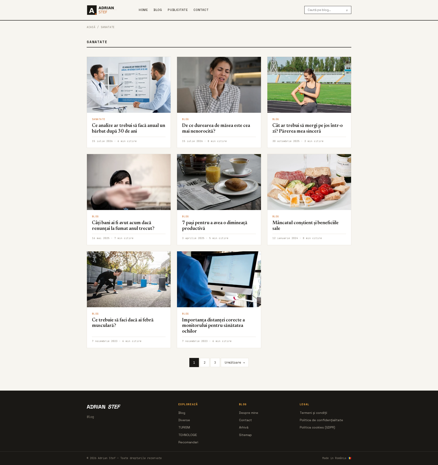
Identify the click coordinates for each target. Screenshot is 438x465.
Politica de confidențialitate (321, 420)
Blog (181, 413)
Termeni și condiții (313, 413)
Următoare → (235, 362)
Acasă (91, 27)
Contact (245, 420)
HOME (143, 10)
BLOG (158, 10)
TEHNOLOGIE (187, 435)
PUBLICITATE (178, 10)
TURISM (184, 427)
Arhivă (243, 427)
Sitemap (245, 435)
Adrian (103, 406)
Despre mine (248, 413)
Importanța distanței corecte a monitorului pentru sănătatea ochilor (213, 326)
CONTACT (201, 10)
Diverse (184, 420)
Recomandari (188, 442)
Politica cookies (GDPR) (317, 427)
